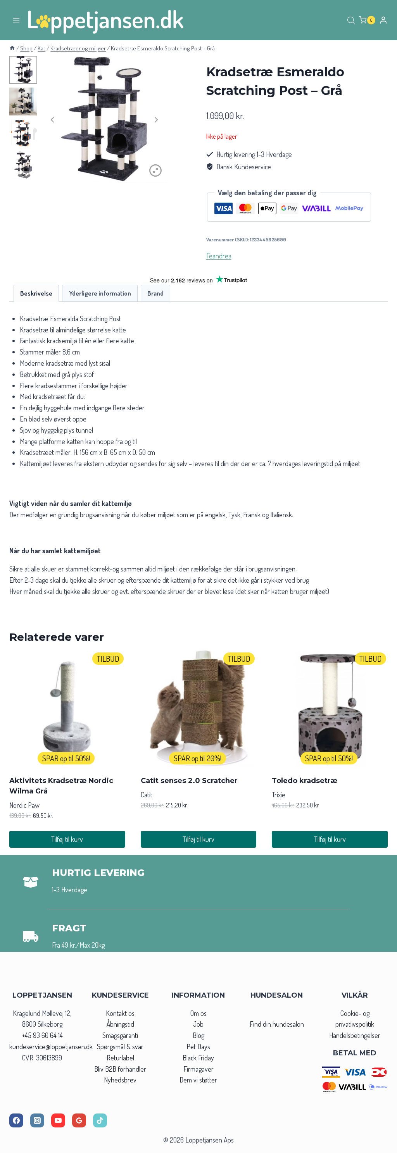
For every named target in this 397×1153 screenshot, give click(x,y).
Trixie (278, 794)
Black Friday (198, 1057)
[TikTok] (100, 1120)
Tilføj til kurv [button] (67, 839)
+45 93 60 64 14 (42, 1035)
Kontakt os (120, 1013)
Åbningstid (120, 1024)
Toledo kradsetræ (304, 780)
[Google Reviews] (79, 1120)
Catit (146, 794)
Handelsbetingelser (354, 1035)
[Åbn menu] (16, 20)
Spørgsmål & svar (120, 1046)
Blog (198, 1035)
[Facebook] (16, 1120)
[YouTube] (58, 1120)
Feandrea (218, 255)
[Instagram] (37, 1120)
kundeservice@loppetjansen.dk (51, 1046)
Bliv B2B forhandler (120, 1069)
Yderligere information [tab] (100, 293)
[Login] (383, 20)
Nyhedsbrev (120, 1080)
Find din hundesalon (277, 1024)
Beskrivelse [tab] (36, 293)
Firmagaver (198, 1069)
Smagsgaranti (120, 1035)
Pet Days (198, 1046)
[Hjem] (12, 48)
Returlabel (120, 1057)
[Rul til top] (377, 1144)
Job (198, 1024)
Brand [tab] (155, 293)
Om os (198, 1013)
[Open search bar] (351, 20)
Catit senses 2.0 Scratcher (189, 780)
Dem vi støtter (198, 1080)
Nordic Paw (24, 805)
